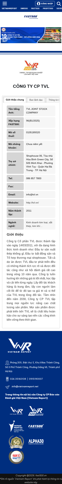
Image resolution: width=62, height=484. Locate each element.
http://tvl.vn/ (32, 202)
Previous (5, 39)
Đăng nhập (47, 3)
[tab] (15, 100)
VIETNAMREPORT (9, 8)
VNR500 (24, 8)
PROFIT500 (48, 8)
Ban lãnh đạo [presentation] (36, 100)
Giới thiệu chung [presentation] (15, 99)
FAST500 (35, 8)
